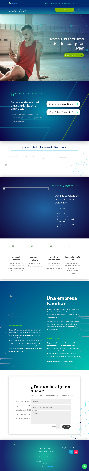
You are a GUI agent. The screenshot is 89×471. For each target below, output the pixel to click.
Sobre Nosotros (65, 3)
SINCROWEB (49, 466)
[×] (84, 466)
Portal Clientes (64, 10)
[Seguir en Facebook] (71, 452)
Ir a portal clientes (72, 55)
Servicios (54, 3)
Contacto (76, 3)
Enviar (66, 427)
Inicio (46, 3)
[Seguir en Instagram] (76, 452)
